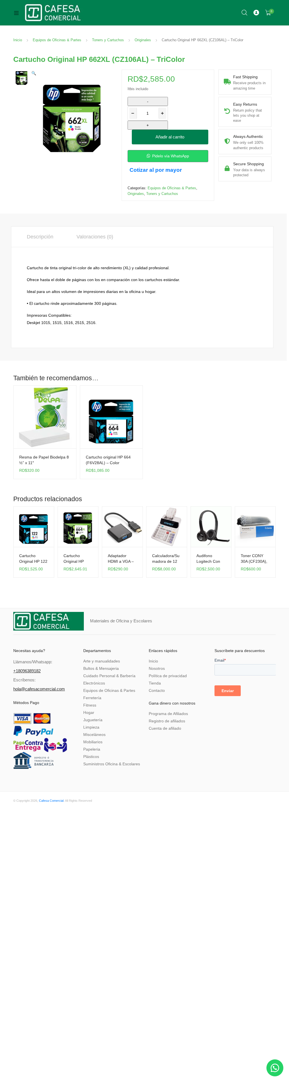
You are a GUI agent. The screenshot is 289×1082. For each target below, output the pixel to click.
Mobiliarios (92, 742)
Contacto (157, 690)
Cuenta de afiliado (165, 728)
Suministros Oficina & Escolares (111, 764)
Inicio (17, 40)
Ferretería (92, 698)
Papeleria (91, 749)
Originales (143, 40)
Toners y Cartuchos (108, 40)
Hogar (88, 712)
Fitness (89, 705)
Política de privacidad (168, 675)
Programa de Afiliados (168, 713)
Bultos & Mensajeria (101, 668)
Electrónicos (94, 683)
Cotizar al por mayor (156, 170)
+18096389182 (27, 670)
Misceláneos (94, 734)
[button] (33, 73)
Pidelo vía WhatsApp (170, 156)
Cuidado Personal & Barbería (109, 675)
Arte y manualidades (101, 661)
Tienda (155, 683)
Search (245, 13)
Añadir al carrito (170, 136)
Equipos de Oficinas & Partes (57, 40)
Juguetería (92, 720)
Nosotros (157, 668)
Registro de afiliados (167, 721)
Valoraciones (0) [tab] (94, 237)
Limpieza (91, 727)
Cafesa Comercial (51, 800)
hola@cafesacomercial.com (39, 688)
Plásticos (91, 756)
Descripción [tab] (40, 237)
